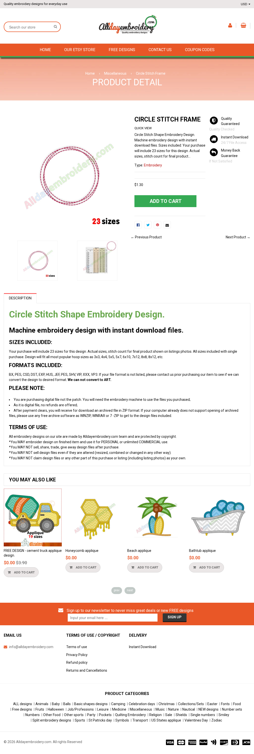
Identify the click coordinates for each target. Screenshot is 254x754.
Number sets (232, 709)
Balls (67, 704)
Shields (181, 715)
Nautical (188, 709)
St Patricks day (100, 720)
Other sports (74, 715)
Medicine (119, 709)
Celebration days (142, 704)
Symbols (122, 720)
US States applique (166, 720)
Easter (212, 704)
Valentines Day (196, 720)
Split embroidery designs (51, 720)
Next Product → (238, 237)
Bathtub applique (202, 551)
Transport (140, 720)
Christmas (167, 704)
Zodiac (216, 720)
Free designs (22, 709)
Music (160, 709)
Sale (168, 715)
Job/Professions (80, 709)
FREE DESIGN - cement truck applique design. (33, 553)
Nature (173, 709)
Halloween (56, 709)
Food (237, 704)
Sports (80, 720)
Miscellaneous (115, 73)
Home (90, 73)
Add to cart (24, 572)
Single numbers (202, 715)
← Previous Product (146, 237)
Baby (56, 704)
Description (20, 298)
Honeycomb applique (81, 551)
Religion (155, 715)
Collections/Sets (191, 704)
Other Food (52, 715)
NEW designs (208, 709)
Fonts (225, 704)
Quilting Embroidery (130, 715)
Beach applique (139, 551)
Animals (41, 704)
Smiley (224, 715)
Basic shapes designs (91, 704)
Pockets (105, 715)
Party (91, 715)
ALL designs (22, 704)
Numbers (32, 715)
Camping (118, 704)
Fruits (39, 709)
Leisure (103, 709)
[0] (138, 224)
